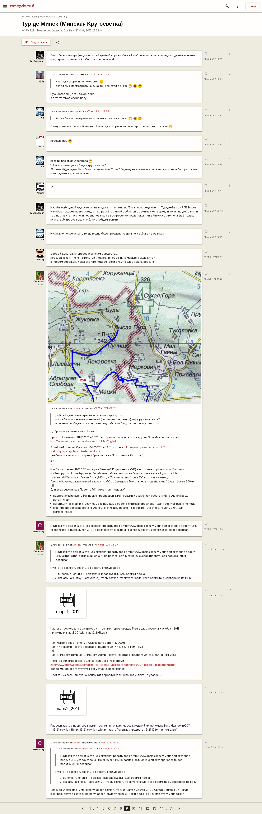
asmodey (77, 545)
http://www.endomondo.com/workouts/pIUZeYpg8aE (83, 441)
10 (133, 808)
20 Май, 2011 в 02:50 (108, 743)
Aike (41, 146)
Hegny (40, 81)
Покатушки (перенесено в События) (44, 16)
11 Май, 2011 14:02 (213, 115)
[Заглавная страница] (22, 2)
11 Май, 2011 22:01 (213, 237)
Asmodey (38, 531)
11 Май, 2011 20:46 (213, 211)
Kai (42, 117)
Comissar (69, 30)
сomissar (77, 743)
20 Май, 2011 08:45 (214, 692)
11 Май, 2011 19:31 (213, 191)
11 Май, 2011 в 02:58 (98, 74)
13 (154, 808)
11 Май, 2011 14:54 (213, 164)
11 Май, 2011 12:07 (213, 59)
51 (171, 808)
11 (140, 808)
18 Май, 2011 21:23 (213, 529)
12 (147, 808)
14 (162, 808)
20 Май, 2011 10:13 (213, 747)
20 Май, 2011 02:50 (214, 549)
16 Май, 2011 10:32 (213, 257)
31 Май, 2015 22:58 (89, 30)
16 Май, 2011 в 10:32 (105, 408)
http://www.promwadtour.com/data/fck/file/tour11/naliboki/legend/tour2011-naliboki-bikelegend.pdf (112, 664)
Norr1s (40, 193)
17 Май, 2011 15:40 (213, 279)
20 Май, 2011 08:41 (213, 595)
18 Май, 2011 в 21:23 (107, 545)
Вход (252, 6)
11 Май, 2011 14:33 (213, 144)
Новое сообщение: (50, 30)
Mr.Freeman (37, 61)
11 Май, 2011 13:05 (213, 79)
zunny (40, 259)
